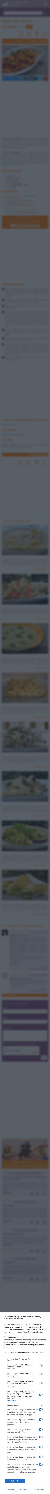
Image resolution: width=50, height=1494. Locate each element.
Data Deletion (11, 1489)
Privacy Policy (38, 1489)
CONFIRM (15, 1481)
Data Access (25, 1489)
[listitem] (25, 1360)
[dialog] (25, 1403)
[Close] (45, 1317)
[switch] (41, 1365)
